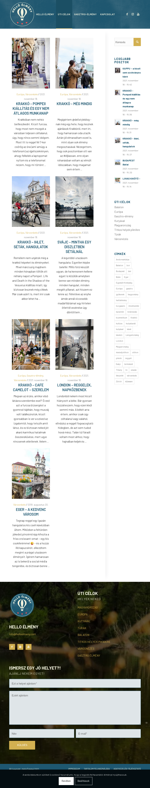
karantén (120, 312)
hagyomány (133, 294)
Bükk (118, 277)
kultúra (119, 323)
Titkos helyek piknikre (127, 229)
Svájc (118, 364)
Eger (126, 277)
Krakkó (134, 317)
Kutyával (119, 220)
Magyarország (122, 225)
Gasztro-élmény (35, 375)
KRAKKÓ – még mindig (74, 103)
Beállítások (83, 780)
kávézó (119, 335)
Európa (20, 94)
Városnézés (31, 94)
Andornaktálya (122, 259)
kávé (129, 329)
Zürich (119, 381)
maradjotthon (122, 352)
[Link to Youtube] (138, 14)
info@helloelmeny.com (22, 634)
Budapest (120, 271)
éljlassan (129, 381)
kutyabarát (131, 323)
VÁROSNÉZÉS (86, 648)
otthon (135, 352)
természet (128, 364)
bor (128, 265)
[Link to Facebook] (127, 14)
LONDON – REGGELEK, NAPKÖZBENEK (74, 387)
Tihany (119, 370)
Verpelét (119, 375)
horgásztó (120, 306)
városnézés (132, 375)
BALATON (83, 634)
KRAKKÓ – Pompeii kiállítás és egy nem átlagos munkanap (31, 108)
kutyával (119, 329)
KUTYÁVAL (84, 621)
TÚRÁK (82, 628)
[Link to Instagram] (132, 14)
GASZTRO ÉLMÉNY (89, 655)
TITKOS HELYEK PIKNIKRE (94, 641)
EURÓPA (83, 614)
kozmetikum (121, 317)
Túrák (117, 234)
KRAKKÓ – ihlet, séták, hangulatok (31, 244)
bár (129, 271)
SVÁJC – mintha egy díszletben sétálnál (74, 247)
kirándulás (132, 312)
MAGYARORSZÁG (88, 607)
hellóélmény (121, 300)
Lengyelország (132, 335)
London (119, 341)
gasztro (129, 288)
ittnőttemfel (133, 306)
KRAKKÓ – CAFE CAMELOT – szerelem (31, 387)
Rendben (66, 780)
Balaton (119, 207)
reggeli (128, 358)
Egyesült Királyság (124, 282)
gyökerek (120, 294)
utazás (133, 370)
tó (126, 370)
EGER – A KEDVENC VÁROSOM (31, 511)
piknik (119, 358)
